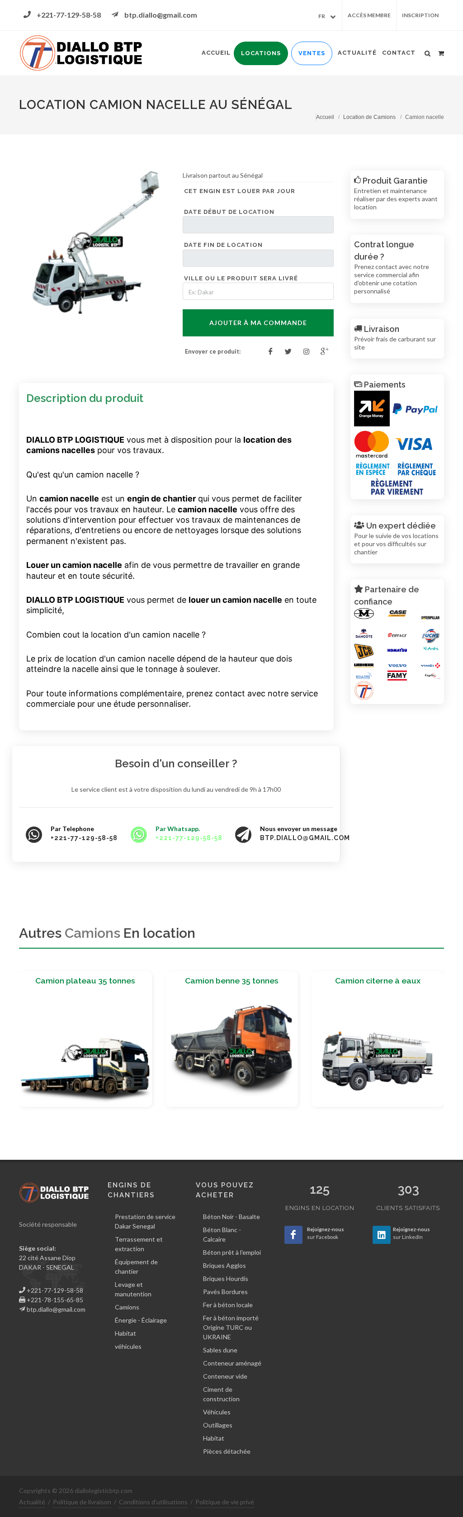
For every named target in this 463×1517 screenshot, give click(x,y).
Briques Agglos (224, 1265)
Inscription (420, 15)
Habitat (213, 1438)
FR (321, 16)
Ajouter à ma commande (258, 322)
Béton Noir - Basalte (231, 1216)
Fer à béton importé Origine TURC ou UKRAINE (231, 1327)
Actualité (357, 52)
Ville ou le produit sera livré (241, 278)
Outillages (217, 1425)
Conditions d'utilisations (153, 1502)
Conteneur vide (225, 1376)
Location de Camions (369, 117)
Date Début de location (229, 211)
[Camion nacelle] (94, 243)
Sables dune (220, 1350)
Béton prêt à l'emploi (232, 1252)
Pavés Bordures (225, 1291)
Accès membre (369, 15)
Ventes (311, 53)
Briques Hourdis (225, 1278)
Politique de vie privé (224, 1502)
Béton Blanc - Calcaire (222, 1234)
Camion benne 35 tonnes (232, 980)
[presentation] (11, 1043)
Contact (399, 52)
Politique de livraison (82, 1502)
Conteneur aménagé (232, 1363)
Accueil (216, 52)
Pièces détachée (226, 1451)
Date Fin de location (223, 244)
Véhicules (217, 1412)
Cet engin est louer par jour (239, 191)
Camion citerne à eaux (377, 980)
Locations (261, 53)
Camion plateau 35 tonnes (85, 980)
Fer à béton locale (228, 1305)
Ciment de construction (221, 1394)
